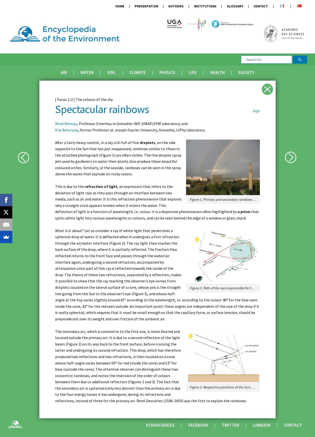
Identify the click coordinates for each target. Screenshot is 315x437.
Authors (176, 6)
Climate (137, 72)
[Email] (6, 224)
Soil (111, 72)
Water (87, 72)
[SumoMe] (6, 237)
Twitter (230, 425)
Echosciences (160, 425)
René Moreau (66, 123)
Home (119, 6)
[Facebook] (6, 200)
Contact (260, 6)
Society (246, 72)
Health (217, 72)
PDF (256, 111)
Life (193, 72)
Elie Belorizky (66, 129)
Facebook (198, 425)
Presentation (146, 6)
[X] (6, 212)
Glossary (235, 6)
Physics (167, 72)
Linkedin (261, 425)
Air (64, 72)
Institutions (205, 6)
